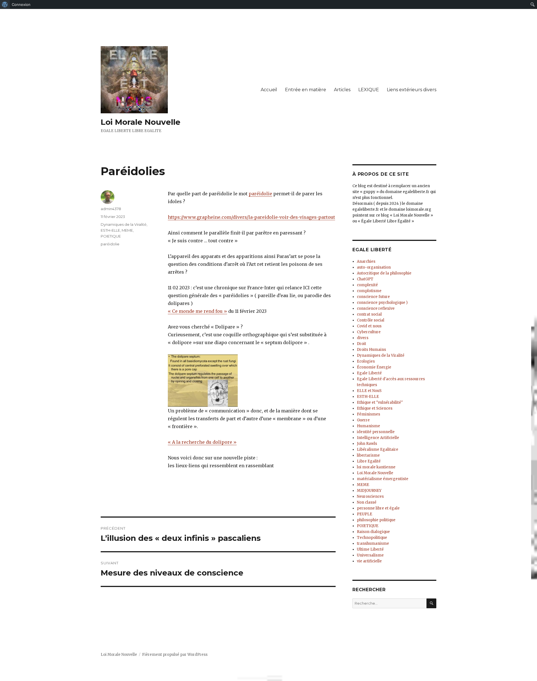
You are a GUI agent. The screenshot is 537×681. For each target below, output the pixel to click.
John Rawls (367, 443)
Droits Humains (371, 349)
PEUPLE (364, 514)
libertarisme (368, 455)
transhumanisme (373, 543)
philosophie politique (376, 520)
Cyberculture (369, 332)
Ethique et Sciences (374, 408)
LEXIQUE (368, 89)
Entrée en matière (305, 89)
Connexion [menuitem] (21, 4)
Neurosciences (370, 496)
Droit (361, 343)
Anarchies (366, 261)
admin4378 (111, 208)
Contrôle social (370, 320)
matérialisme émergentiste (382, 478)
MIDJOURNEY (369, 490)
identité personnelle (376, 431)
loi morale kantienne (376, 467)
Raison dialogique (373, 531)
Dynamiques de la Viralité (124, 224)
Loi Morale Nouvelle (140, 122)
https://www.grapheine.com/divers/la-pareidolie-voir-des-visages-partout (251, 217)
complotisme (369, 290)
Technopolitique (372, 537)
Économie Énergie (374, 367)
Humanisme (368, 426)
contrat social (369, 314)
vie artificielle (369, 561)
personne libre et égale (378, 508)
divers (362, 337)
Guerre (363, 420)
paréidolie (260, 193)
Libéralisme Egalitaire (377, 449)
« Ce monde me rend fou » (197, 311)
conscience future (373, 296)
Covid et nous (369, 326)
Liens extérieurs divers (411, 89)
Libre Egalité (369, 461)
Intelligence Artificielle (378, 437)
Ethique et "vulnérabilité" (380, 402)
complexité (367, 285)
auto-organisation (374, 267)
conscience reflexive (376, 308)
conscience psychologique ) (382, 302)
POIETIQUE (111, 236)
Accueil (269, 89)
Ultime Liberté (370, 549)
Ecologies (366, 361)
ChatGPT (365, 279)
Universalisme (370, 555)
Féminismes (368, 414)
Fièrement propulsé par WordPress (175, 654)
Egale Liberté (369, 373)
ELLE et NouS (369, 390)
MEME (127, 230)
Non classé (366, 502)
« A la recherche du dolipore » (202, 442)
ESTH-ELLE (110, 230)
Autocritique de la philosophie (384, 273)
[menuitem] (5, 4)
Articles (342, 89)
